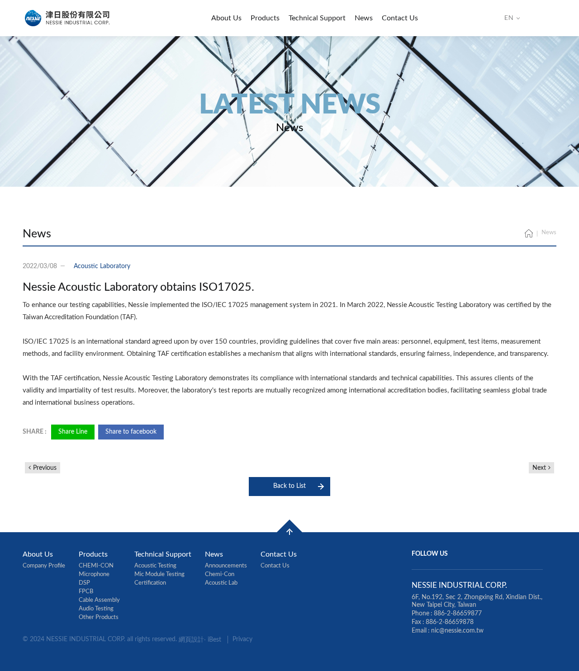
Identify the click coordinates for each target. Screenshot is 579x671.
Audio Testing (96, 609)
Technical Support (317, 18)
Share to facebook (131, 432)
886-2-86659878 (450, 622)
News (364, 18)
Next (539, 468)
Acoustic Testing (155, 566)
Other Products (99, 617)
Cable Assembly (99, 600)
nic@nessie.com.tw (457, 631)
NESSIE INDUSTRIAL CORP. (68, 18)
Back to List (289, 486)
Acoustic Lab (221, 583)
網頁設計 (191, 640)
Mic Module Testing (159, 574)
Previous (45, 468)
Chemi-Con (219, 574)
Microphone (94, 574)
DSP (84, 583)
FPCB (86, 592)
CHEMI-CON (96, 566)
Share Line (72, 432)
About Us (226, 18)
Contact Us (400, 18)
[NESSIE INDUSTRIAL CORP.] (529, 234)
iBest (214, 640)
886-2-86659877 (458, 613)
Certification (150, 583)
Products (265, 18)
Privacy (242, 639)
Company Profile (44, 566)
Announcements (226, 566)
